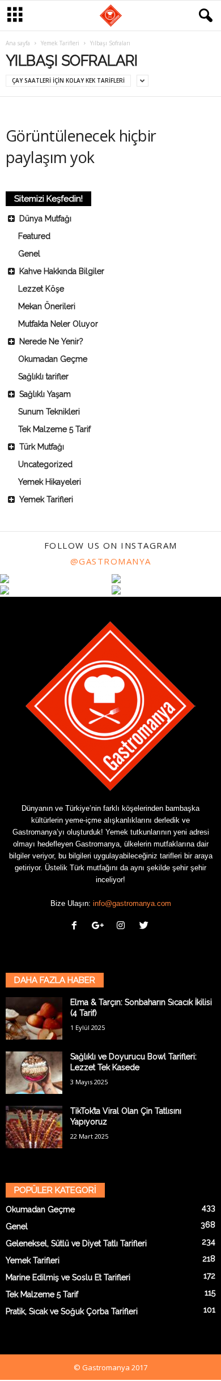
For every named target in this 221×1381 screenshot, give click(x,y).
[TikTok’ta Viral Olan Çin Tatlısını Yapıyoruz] (34, 1127)
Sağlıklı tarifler (43, 376)
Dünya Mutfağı (45, 218)
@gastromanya (110, 561)
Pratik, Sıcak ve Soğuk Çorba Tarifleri (72, 1311)
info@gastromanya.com (132, 903)
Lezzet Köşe (41, 288)
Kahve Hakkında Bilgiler (61, 271)
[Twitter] (145, 926)
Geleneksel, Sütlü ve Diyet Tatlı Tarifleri (76, 1243)
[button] (203, 15)
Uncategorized (45, 464)
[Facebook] (76, 926)
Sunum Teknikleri (49, 411)
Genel (29, 253)
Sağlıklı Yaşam (45, 394)
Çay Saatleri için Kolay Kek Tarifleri (68, 80)
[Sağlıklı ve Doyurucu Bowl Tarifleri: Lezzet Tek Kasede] (34, 1072)
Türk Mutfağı (41, 446)
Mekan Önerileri (46, 306)
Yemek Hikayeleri (49, 481)
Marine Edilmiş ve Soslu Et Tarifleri (68, 1277)
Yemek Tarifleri (60, 43)
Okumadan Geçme (52, 359)
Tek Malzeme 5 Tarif (54, 429)
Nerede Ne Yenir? (51, 341)
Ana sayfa (18, 43)
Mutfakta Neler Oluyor (58, 323)
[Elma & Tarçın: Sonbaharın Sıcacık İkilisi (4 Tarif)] (34, 1018)
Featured (34, 236)
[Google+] (100, 926)
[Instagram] (123, 926)
